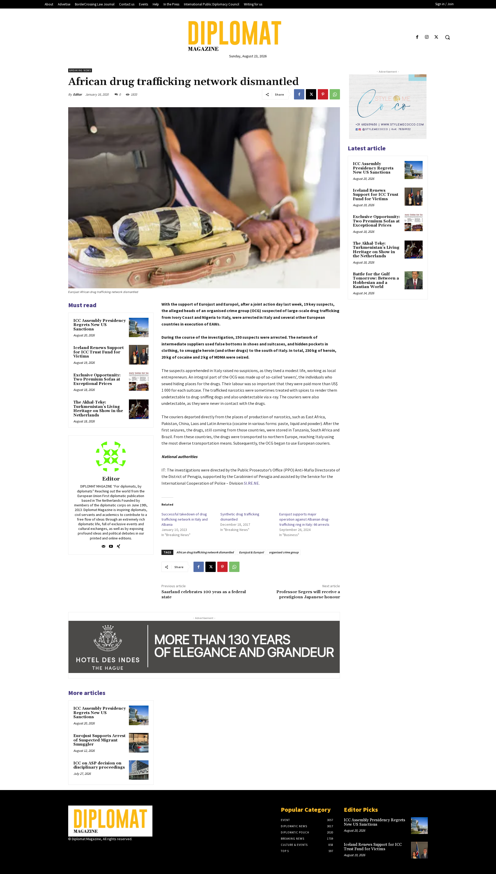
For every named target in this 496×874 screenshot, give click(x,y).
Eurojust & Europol (251, 552)
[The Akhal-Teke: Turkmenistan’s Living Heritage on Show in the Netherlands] (139, 409)
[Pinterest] (323, 94)
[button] (447, 37)
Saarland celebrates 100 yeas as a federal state (203, 594)
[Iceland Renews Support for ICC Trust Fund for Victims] (139, 355)
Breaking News (80, 70)
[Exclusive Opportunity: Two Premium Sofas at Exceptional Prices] (139, 382)
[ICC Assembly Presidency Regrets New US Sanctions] (139, 327)
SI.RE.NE (251, 483)
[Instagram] (426, 37)
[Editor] (110, 456)
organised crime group (284, 552)
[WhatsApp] (335, 94)
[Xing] (118, 545)
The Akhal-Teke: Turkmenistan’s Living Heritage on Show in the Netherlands (98, 409)
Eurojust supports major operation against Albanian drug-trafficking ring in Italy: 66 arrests (304, 519)
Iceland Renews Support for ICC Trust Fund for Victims (98, 352)
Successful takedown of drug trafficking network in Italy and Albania (184, 519)
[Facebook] (417, 37)
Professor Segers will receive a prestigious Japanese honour (308, 594)
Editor (77, 94)
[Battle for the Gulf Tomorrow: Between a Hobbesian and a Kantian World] (414, 280)
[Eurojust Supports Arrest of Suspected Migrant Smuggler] (139, 743)
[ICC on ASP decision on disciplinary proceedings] (139, 770)
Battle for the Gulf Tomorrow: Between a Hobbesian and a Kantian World (376, 281)
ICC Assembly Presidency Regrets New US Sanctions (99, 325)
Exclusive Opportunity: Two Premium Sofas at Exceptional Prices (97, 379)
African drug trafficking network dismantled (205, 552)
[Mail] (103, 545)
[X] (436, 37)
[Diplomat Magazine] (248, 36)
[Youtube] (111, 545)
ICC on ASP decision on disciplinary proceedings (99, 765)
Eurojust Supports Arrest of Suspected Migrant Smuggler (99, 740)
